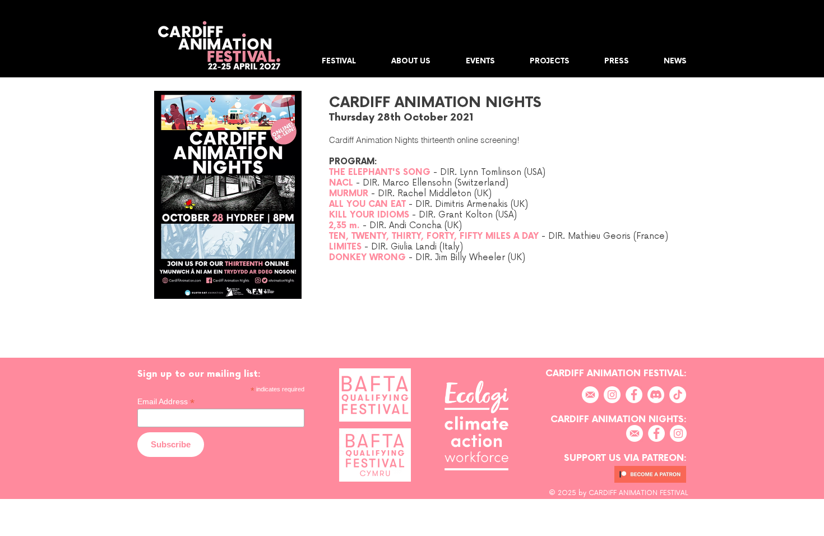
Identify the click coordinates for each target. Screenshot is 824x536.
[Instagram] (612, 394)
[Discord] (655, 394)
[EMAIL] (590, 394)
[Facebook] (634, 394)
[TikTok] (677, 394)
